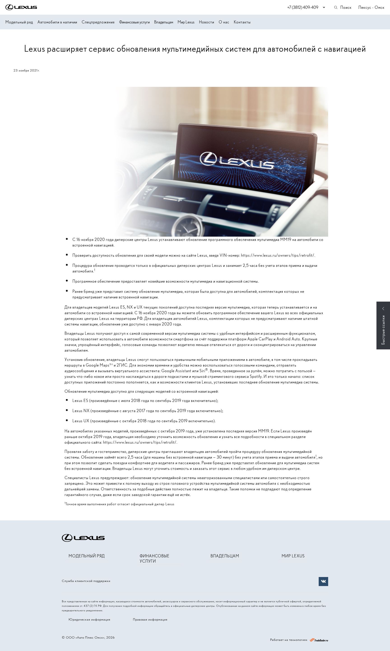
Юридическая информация (89, 619)
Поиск (346, 7)
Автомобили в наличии (57, 22)
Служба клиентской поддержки (86, 581)
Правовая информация (150, 619)
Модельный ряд (19, 22)
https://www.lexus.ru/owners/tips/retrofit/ (277, 255)
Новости (206, 22)
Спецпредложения (98, 22)
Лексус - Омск (371, 7)
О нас (224, 22)
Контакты (242, 22)
